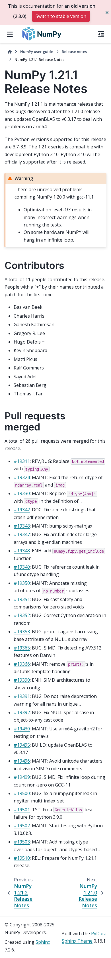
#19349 (22, 567)
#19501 (22, 809)
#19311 (22, 461)
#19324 (22, 477)
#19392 (22, 712)
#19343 (22, 526)
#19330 (22, 493)
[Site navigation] (10, 34)
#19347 (22, 534)
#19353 (22, 631)
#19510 (22, 858)
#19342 (22, 509)
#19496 (22, 761)
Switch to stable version (61, 16)
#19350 (22, 583)
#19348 (22, 551)
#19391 (22, 696)
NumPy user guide (36, 51)
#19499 (22, 777)
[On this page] (101, 34)
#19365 (22, 648)
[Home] (10, 52)
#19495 (22, 745)
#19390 (22, 680)
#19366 (22, 664)
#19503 (22, 842)
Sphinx (43, 942)
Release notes (74, 51)
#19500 (22, 793)
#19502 (22, 825)
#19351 (22, 599)
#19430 (22, 729)
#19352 (22, 615)
